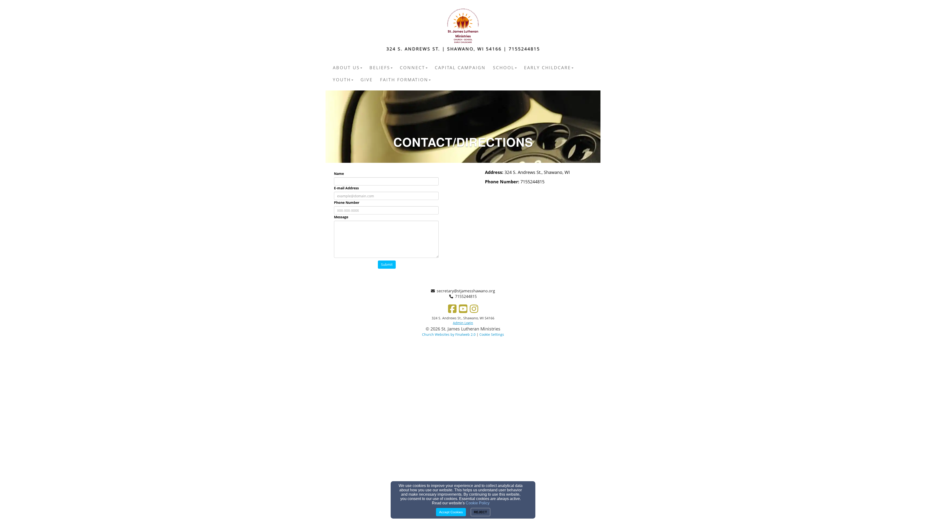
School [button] (503, 67)
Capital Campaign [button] (460, 67)
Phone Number (346, 202)
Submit (387, 264)
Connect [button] (412, 67)
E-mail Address (346, 188)
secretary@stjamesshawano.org (466, 291)
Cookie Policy (478, 503)
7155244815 (466, 296)
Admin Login (463, 323)
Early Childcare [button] (547, 67)
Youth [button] (342, 79)
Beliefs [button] (379, 67)
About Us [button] (346, 67)
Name (339, 173)
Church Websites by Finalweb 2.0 (449, 334)
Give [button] (367, 79)
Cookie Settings (491, 334)
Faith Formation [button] (404, 79)
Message (341, 217)
